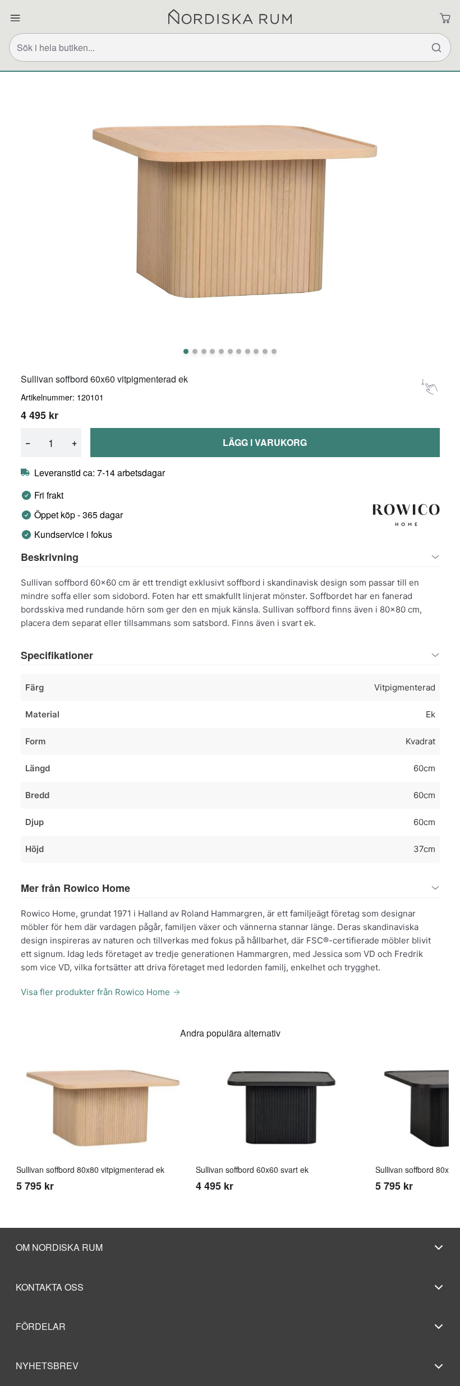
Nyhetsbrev (47, 1365)
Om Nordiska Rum (59, 1247)
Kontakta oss (50, 1287)
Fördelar (41, 1326)
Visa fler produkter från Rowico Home (95, 992)
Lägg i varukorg (265, 442)
